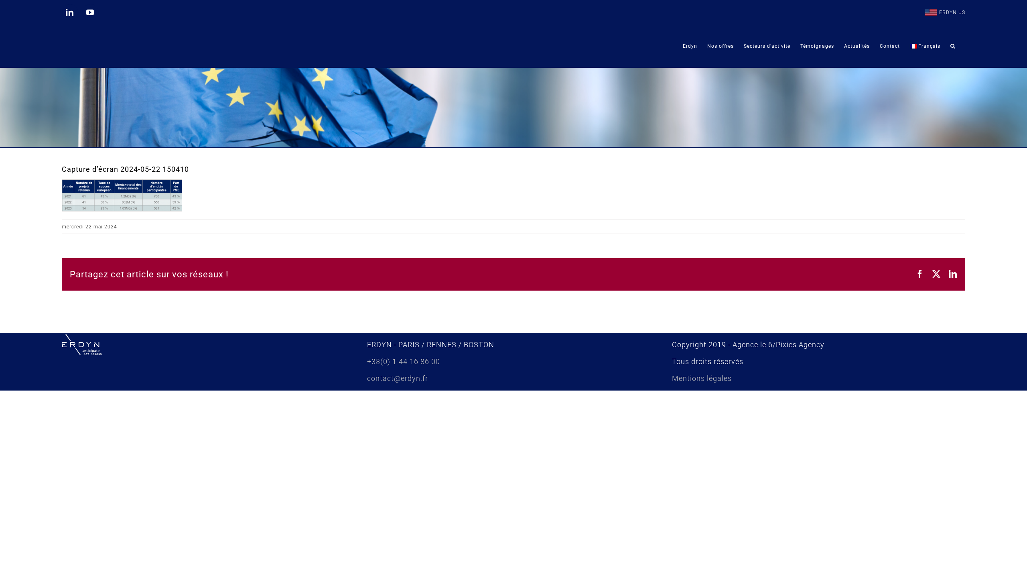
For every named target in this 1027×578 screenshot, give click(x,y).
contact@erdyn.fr (397, 378)
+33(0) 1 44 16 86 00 (403, 361)
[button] (952, 46)
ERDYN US (952, 12)
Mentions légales (702, 378)
